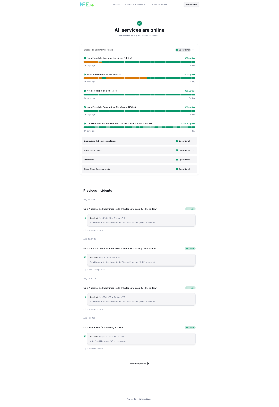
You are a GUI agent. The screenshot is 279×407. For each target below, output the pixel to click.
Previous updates (138, 363)
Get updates (191, 4)
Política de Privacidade (135, 4)
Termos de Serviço (159, 4)
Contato (116, 4)
